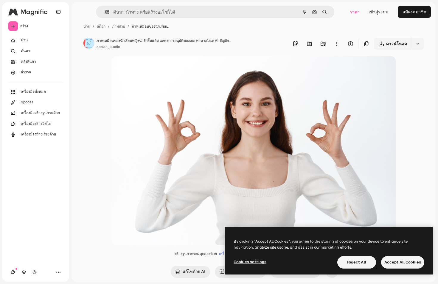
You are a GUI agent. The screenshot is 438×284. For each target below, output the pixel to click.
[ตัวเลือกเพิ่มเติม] (337, 44)
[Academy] (24, 272)
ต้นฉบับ (148, 67)
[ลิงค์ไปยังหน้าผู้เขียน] (88, 44)
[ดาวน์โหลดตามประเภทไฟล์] (418, 44)
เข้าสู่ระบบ (378, 12)
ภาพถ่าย (118, 26)
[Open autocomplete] (104, 12)
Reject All (356, 262)
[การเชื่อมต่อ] (13, 272)
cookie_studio (108, 47)
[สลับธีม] (34, 272)
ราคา (355, 12)
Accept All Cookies (402, 262)
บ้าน (86, 26)
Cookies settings (250, 261)
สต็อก (101, 26)
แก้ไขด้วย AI (194, 271)
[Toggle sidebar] (58, 12)
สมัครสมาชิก (414, 12)
